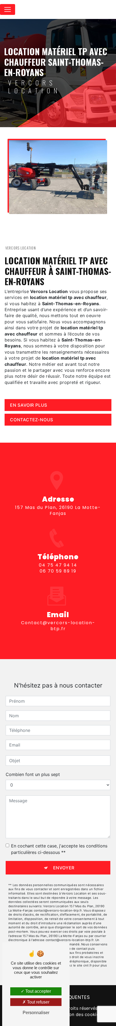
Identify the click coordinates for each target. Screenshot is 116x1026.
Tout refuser (37, 1002)
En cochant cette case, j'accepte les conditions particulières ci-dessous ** (59, 849)
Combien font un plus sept (33, 774)
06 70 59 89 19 (58, 571)
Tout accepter (37, 991)
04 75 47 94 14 (58, 565)
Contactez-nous (31, 419)
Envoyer (64, 867)
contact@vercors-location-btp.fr (58, 626)
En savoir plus (28, 405)
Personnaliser (36, 1012)
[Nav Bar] (7, 9)
